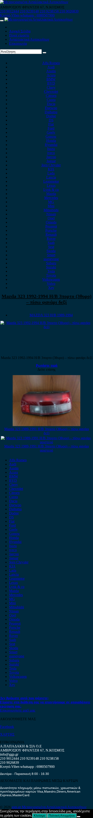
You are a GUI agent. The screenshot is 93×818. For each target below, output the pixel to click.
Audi (51, 67)
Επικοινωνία (18, 43)
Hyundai (51, 145)
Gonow (51, 136)
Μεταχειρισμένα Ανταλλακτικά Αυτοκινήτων (54, 807)
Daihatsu (51, 112)
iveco (51, 153)
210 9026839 (69, 11)
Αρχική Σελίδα (19, 31)
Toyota (51, 275)
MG (51, 202)
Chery (51, 87)
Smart (51, 255)
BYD (51, 83)
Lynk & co (51, 190)
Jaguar (51, 161)
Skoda (51, 251)
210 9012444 (9, 11)
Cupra (51, 100)
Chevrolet (51, 91)
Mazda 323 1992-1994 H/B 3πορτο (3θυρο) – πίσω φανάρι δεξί (46, 299)
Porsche (51, 230)
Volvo (51, 283)
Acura (51, 75)
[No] (78, 816)
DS (51, 120)
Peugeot (51, 226)
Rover (51, 239)
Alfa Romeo (51, 63)
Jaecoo (51, 157)
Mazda (51, 194)
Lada (51, 173)
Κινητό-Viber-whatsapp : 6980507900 (27, 15)
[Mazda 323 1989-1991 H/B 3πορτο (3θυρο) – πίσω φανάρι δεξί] (46, 425)
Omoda (51, 222)
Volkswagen (51, 279)
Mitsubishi (51, 210)
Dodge (51, 116)
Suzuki (51, 267)
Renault (51, 234)
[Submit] (44, 52)
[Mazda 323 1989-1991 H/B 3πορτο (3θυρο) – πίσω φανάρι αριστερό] (46, 442)
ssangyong (51, 259)
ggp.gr (17, 807)
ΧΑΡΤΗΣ (7, 734)
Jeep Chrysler (51, 165)
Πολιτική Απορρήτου (62, 815)
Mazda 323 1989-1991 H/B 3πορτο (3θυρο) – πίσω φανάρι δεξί (46, 431)
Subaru (51, 263)
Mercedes (51, 198)
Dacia (51, 104)
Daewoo (51, 108)
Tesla (51, 271)
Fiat (51, 124)
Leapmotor (51, 181)
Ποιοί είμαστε (19, 35)
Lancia (51, 177)
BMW (51, 79)
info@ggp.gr (9, 754)
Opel (51, 218)
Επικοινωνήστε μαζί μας (17, 710)
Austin (51, 71)
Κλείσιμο (39, 815)
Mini (51, 206)
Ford (51, 128)
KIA (51, 169)
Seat (51, 247)
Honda (51, 140)
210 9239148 (29, 11)
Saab (51, 243)
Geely (51, 132)
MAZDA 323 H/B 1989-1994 (51, 315)
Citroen (51, 96)
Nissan (51, 214)
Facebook (7, 727)
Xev (51, 288)
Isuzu (51, 149)
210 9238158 (50, 11)
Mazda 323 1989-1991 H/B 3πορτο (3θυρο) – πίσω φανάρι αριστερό (46, 448)
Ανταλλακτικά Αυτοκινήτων (29, 39)
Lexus (51, 185)
